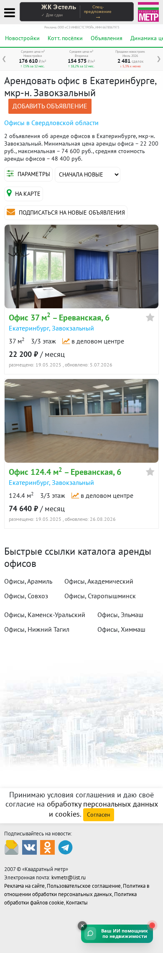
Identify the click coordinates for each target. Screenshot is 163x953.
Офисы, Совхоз (26, 596)
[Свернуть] (82, 925)
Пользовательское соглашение (84, 885)
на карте (28, 193)
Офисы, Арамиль (28, 581)
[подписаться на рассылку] (11, 847)
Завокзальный (73, 328)
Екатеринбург (29, 328)
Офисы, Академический (98, 581)
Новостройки (22, 38)
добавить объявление (50, 106)
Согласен (98, 814)
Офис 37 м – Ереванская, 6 (59, 317)
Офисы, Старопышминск (100, 596)
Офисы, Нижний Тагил (36, 629)
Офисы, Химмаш (121, 629)
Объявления (106, 38)
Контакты (77, 902)
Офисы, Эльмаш (120, 614)
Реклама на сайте (24, 885)
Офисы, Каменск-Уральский (44, 614)
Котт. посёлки (65, 38)
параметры (33, 174)
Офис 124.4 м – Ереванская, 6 (65, 471)
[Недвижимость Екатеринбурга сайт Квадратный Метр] (148, 11)
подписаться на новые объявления (71, 212)
